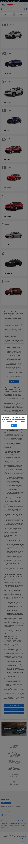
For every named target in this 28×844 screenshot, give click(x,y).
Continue (14, 425)
